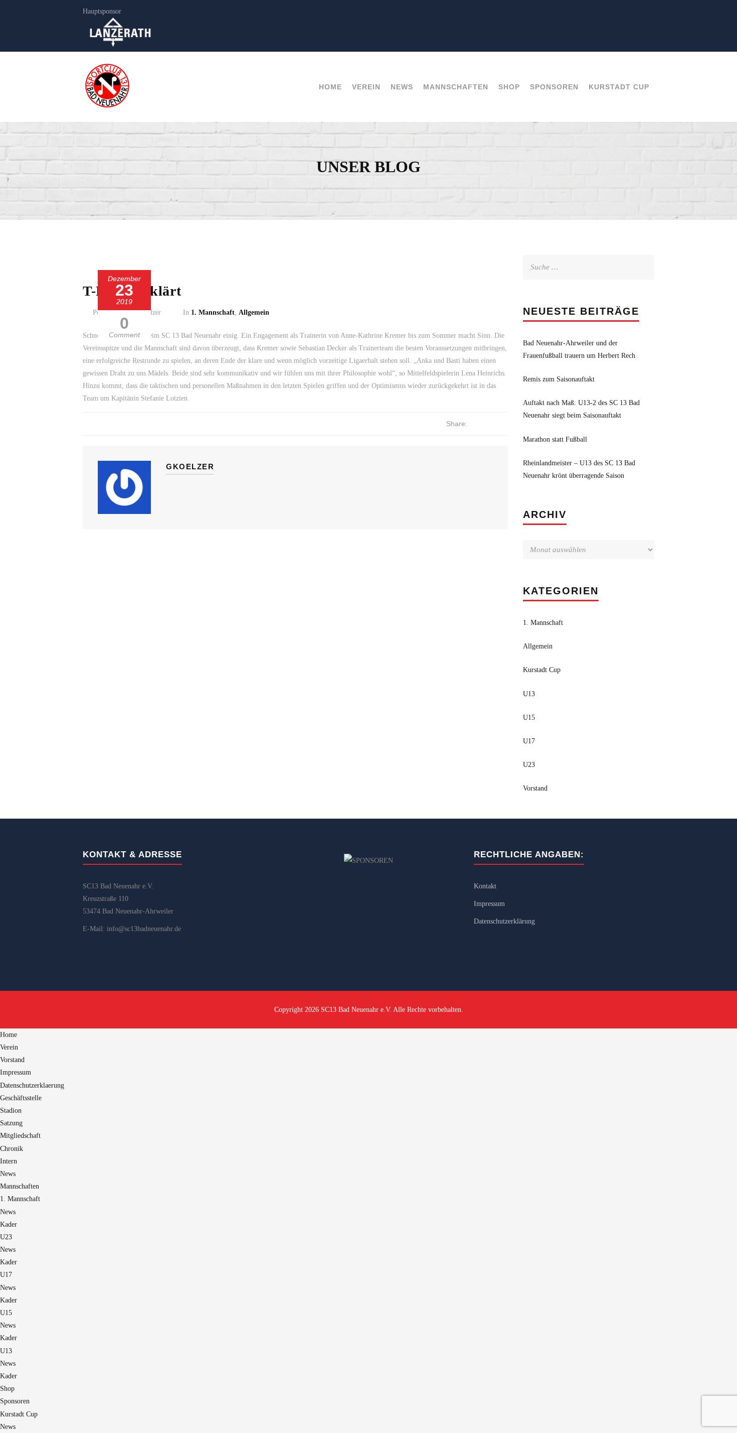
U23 (529, 764)
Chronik (11, 1148)
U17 (529, 741)
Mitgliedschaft (20, 1135)
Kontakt (485, 886)
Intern (8, 1161)
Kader (8, 1224)
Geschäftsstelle (21, 1098)
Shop (509, 87)
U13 (529, 694)
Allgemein (254, 312)
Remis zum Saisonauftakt (559, 379)
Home (330, 87)
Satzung (11, 1123)
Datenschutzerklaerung (32, 1085)
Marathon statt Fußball (555, 439)
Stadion (11, 1110)
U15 (529, 717)
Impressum (489, 903)
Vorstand (535, 788)
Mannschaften (455, 87)
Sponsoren (554, 87)
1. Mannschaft (213, 312)
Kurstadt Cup (619, 87)
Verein (366, 87)
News (402, 87)
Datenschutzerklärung (504, 921)
